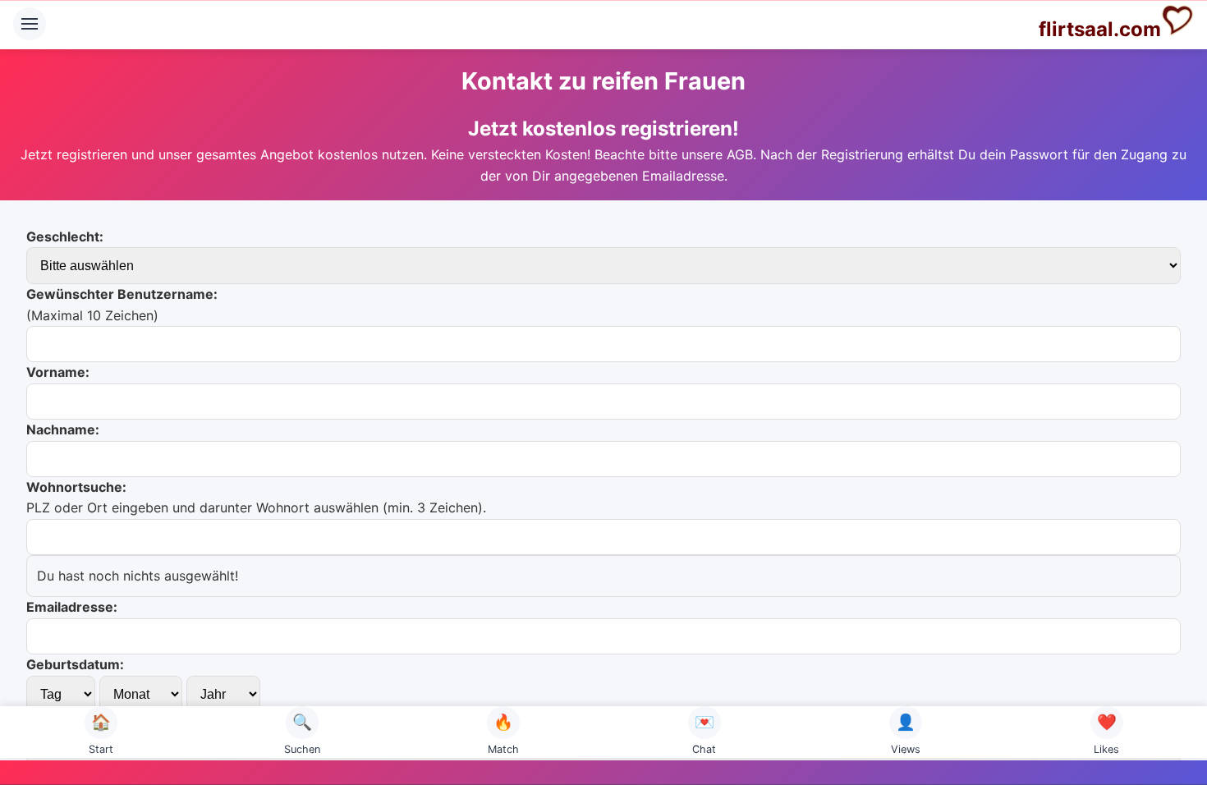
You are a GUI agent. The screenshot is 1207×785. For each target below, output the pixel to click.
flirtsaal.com (1100, 29)
